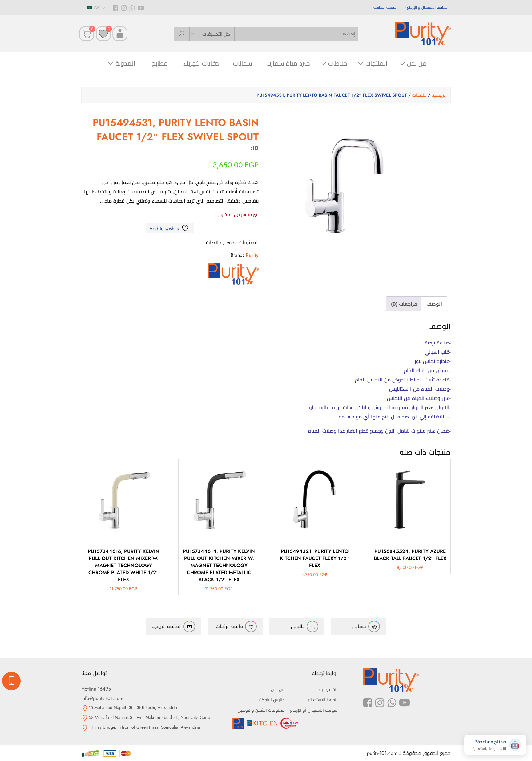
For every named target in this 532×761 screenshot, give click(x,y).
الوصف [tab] (434, 304)
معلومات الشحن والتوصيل (261, 710)
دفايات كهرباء (201, 63)
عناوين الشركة (272, 700)
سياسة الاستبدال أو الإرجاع (313, 710)
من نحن (417, 63)
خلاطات (337, 63)
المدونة (125, 63)
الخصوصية (328, 689)
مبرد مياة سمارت (288, 63)
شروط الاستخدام (322, 700)
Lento (230, 242)
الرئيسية (439, 95)
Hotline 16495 (96, 688)
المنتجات (376, 63)
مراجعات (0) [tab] (404, 304)
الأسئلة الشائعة (385, 7)
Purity (252, 255)
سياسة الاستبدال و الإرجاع (427, 7)
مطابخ (160, 63)
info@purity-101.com (102, 698)
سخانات (242, 63)
